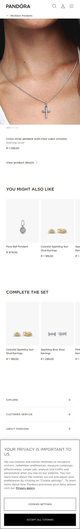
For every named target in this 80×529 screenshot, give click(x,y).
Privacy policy (25, 488)
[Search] (54, 6)
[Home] (18, 6)
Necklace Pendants (21, 15)
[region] (40, 484)
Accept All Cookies (40, 519)
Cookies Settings (40, 504)
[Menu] (71, 6)
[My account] (63, 6)
